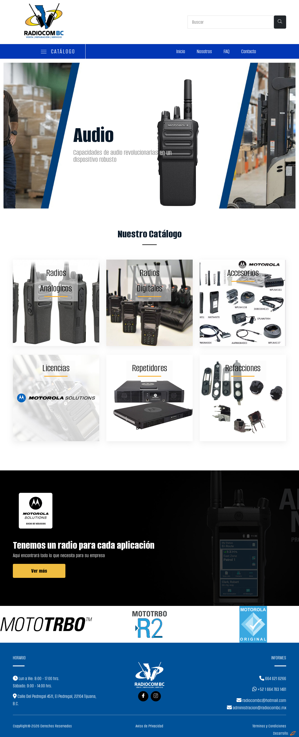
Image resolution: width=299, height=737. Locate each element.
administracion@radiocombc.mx (259, 708)
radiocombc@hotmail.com (263, 700)
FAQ (227, 51)
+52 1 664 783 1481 (271, 689)
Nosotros (204, 51)
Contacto (248, 51)
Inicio (180, 51)
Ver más (39, 570)
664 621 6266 (275, 679)
